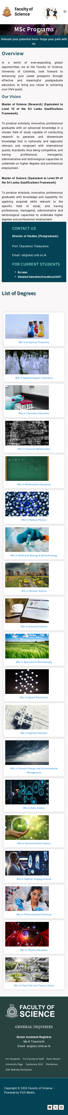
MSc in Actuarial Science (34, 626)
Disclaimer (52, 1064)
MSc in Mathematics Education (34, 484)
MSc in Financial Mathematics (34, 449)
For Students (13, 1059)
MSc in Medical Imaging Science (34, 879)
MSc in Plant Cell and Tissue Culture (34, 985)
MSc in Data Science (34, 808)
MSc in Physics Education (34, 950)
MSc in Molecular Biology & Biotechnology (34, 555)
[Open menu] (65, 11)
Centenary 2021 (34, 1064)
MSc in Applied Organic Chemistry (34, 378)
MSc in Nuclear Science (34, 591)
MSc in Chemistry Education (34, 413)
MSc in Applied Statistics (34, 733)
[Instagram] (61, 1107)
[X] (55, 1107)
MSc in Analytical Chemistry (34, 342)
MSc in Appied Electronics (34, 697)
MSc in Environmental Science (34, 843)
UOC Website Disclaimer (19, 1070)
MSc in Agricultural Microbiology (34, 662)
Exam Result (53, 1059)
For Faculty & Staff (33, 1059)
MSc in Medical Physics (34, 520)
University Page (14, 1064)
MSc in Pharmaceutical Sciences (34, 914)
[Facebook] (49, 1107)
